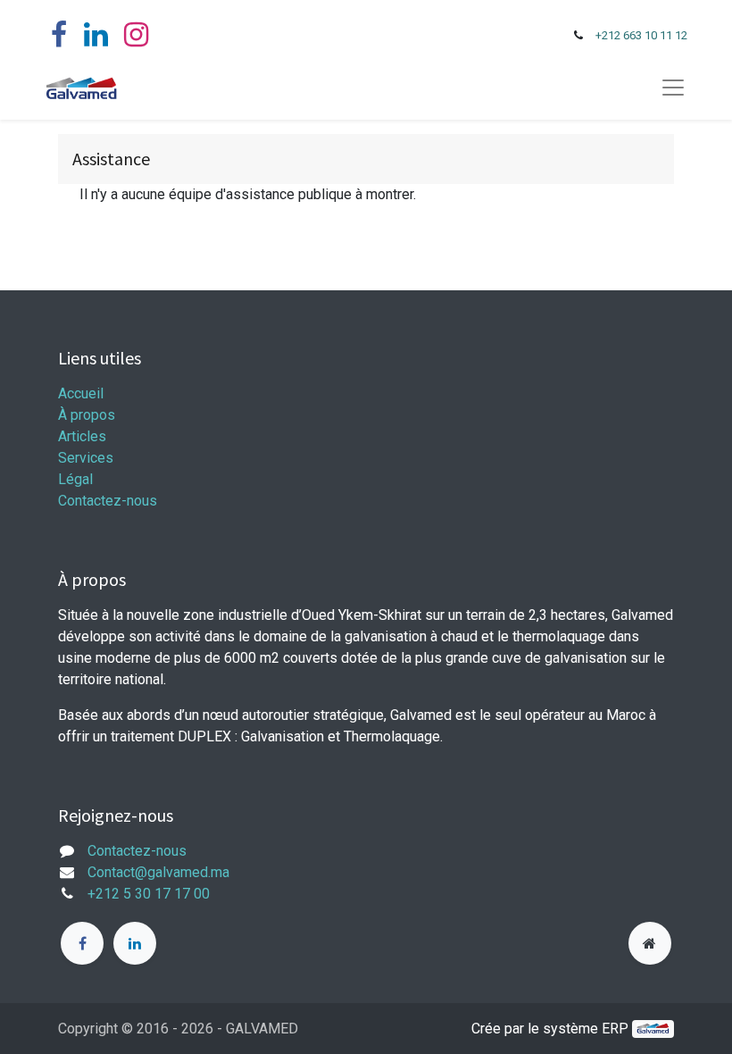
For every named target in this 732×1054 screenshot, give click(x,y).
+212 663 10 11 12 (641, 35)
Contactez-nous (107, 500)
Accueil (81, 393)
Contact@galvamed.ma (158, 872)
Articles (82, 436)
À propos (86, 414)
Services (85, 457)
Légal (75, 479)
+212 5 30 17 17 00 (148, 893)
